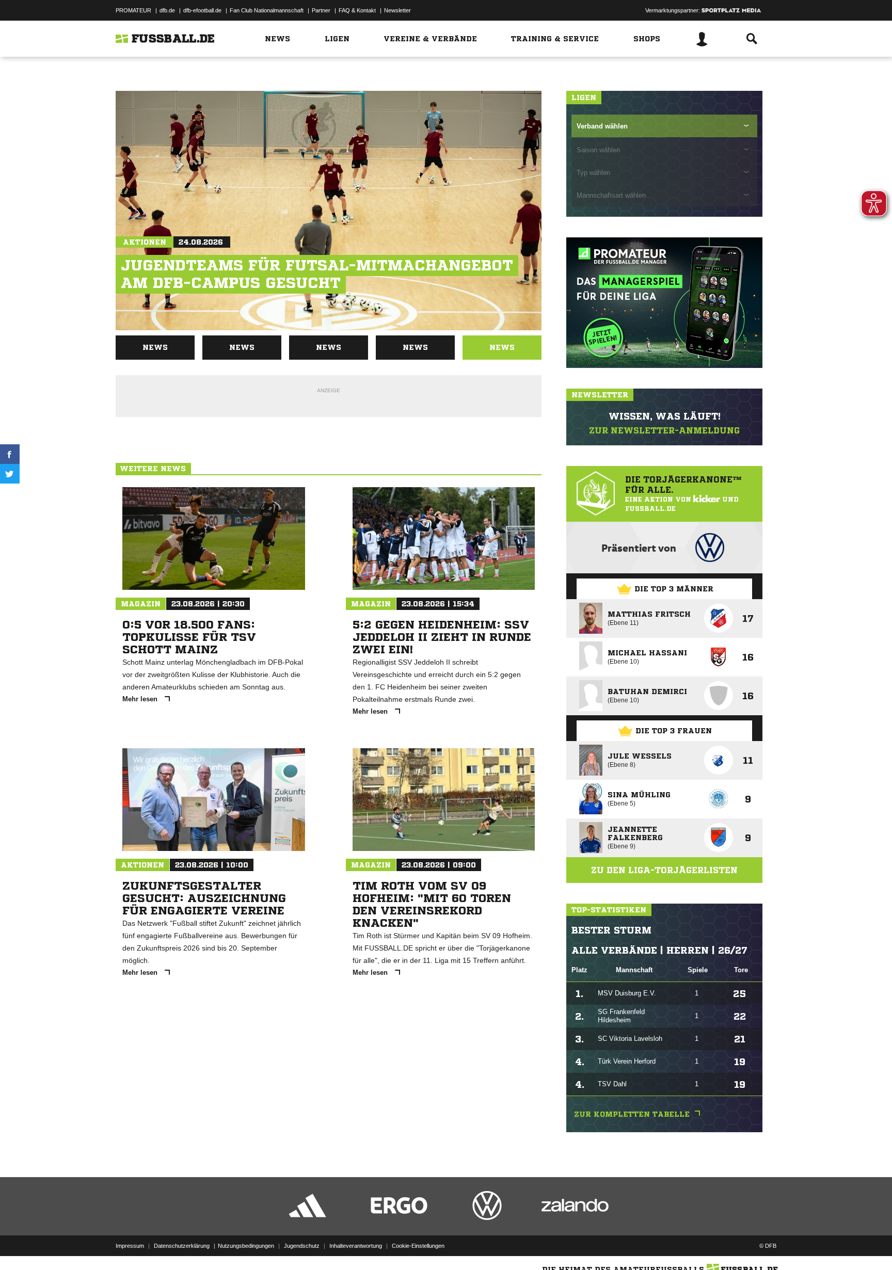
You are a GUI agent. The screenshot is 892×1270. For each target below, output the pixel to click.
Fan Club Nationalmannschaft (267, 10)
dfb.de (167, 10)
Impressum (130, 1246)
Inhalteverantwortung (355, 1246)
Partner (321, 10)
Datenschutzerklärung (182, 1246)
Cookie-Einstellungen (418, 1246)
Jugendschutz (302, 1246)
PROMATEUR (133, 10)
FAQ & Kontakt (357, 10)
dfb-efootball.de (202, 10)
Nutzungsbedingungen (246, 1246)
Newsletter (397, 10)
